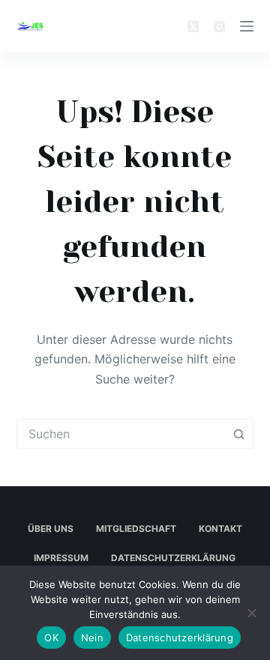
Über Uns (51, 528)
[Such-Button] (238, 434)
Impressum (61, 557)
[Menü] (247, 26)
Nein (92, 638)
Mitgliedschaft (136, 528)
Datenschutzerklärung (173, 557)
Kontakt (220, 528)
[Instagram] (219, 26)
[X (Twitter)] (193, 26)
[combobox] (121, 434)
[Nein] (251, 612)
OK (51, 638)
